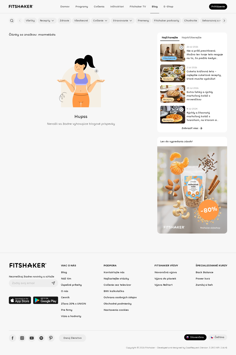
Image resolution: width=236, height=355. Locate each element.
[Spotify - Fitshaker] (41, 338)
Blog (155, 6)
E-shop (168, 6)
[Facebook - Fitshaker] (12, 338)
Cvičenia (99, 6)
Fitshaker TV (138, 6)
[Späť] (20, 21)
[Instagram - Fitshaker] (22, 338)
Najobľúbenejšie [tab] (192, 37)
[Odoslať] (53, 283)
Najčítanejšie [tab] (170, 37)
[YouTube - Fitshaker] (31, 338)
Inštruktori (117, 6)
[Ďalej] (224, 21)
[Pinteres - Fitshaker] (51, 338)
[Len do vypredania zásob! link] (192, 189)
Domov (65, 6)
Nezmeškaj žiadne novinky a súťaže (31, 276)
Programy (81, 6)
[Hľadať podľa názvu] (12, 21)
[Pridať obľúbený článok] (181, 47)
